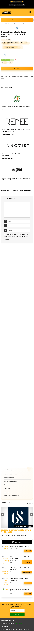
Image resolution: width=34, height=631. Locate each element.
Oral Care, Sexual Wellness (11, 495)
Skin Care (6, 43)
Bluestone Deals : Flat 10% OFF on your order (16, 531)
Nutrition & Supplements (10, 481)
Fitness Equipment (9, 477)
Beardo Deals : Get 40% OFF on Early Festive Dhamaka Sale (16, 179)
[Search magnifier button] (31, 20)
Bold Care (12, 560)
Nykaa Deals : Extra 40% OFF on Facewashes (19, 579)
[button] (29, 12)
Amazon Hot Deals (18, 2)
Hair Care (6, 492)
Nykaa (11, 571)
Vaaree (11, 550)
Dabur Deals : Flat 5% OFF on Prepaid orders (16, 107)
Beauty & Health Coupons (11, 42)
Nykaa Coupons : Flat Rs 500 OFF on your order (20, 568)
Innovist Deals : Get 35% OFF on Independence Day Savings (16, 154)
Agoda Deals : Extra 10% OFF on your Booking (20, 590)
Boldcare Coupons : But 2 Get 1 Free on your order (20, 557)
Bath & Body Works (11, 47)
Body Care (24, 42)
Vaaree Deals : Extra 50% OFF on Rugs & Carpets (19, 547)
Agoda (11, 593)
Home (2, 23)
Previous (2, 514)
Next (31, 514)
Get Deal (17, 68)
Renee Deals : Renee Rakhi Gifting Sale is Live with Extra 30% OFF (16, 130)
